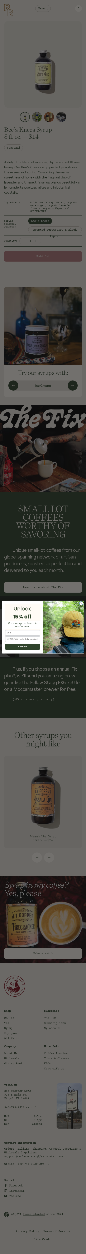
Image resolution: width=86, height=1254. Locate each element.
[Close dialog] (81, 603)
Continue (22, 646)
